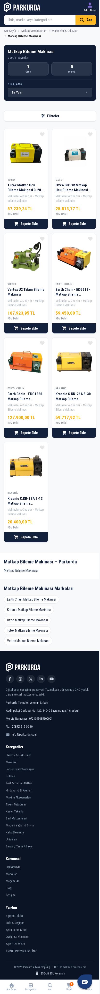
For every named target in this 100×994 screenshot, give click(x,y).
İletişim (10, 895)
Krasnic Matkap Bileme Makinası (29, 610)
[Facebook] (10, 679)
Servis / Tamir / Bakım (19, 846)
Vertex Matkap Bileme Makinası (28, 641)
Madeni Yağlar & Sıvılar (20, 825)
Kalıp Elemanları (15, 832)
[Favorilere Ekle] (42, 134)
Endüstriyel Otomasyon (20, 769)
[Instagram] (20, 679)
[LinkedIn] (41, 679)
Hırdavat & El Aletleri (19, 790)
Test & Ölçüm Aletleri (19, 783)
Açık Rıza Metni (15, 944)
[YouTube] (51, 679)
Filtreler (53, 116)
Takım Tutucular (16, 804)
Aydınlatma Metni (16, 930)
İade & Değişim (15, 923)
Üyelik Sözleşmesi (17, 937)
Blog (9, 888)
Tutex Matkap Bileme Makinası (27, 630)
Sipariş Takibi (14, 916)
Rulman (10, 776)
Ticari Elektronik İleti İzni (21, 951)
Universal (11, 839)
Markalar (11, 874)
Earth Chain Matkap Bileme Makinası (31, 599)
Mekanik (11, 762)
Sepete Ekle (29, 224)
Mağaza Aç (12, 881)
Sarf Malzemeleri (16, 818)
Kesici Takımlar (15, 811)
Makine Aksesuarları (18, 797)
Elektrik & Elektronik (18, 755)
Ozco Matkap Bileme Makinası (27, 620)
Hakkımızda (13, 867)
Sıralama (15, 84)
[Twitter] (31, 679)
